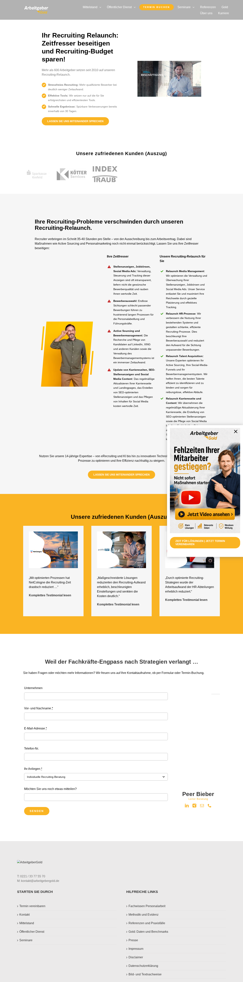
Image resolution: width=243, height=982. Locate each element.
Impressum (136, 948)
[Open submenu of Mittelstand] (101, 7)
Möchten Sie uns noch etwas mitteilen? (50, 788)
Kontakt (24, 914)
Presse (133, 940)
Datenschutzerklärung (143, 965)
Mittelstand (26, 923)
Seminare (25, 940)
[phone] (209, 806)
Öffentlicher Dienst (31, 931)
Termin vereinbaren (32, 906)
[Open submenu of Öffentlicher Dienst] (135, 7)
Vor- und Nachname (38, 708)
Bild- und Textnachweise (145, 974)
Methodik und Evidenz (144, 914)
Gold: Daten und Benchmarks (148, 931)
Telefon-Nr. (31, 748)
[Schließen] (235, 431)
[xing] (194, 806)
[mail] (202, 806)
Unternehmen (33, 688)
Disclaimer (136, 957)
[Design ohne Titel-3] (36, 7)
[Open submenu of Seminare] (194, 7)
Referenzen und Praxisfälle (147, 923)
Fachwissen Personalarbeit (147, 906)
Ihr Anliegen (33, 768)
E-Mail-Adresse (35, 728)
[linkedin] (187, 806)
